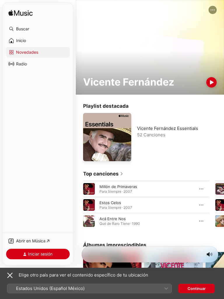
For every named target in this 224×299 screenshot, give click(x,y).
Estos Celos (110, 202)
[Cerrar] (10, 275)
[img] (20, 13)
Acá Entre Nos (112, 218)
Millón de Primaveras (118, 186)
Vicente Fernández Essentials (167, 128)
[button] (37, 29)
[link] (103, 174)
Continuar (197, 288)
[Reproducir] (211, 82)
